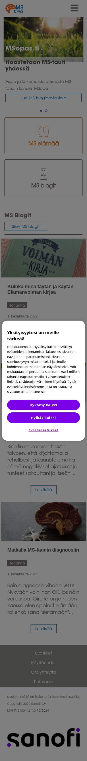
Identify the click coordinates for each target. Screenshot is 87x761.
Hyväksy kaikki (43, 405)
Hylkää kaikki (43, 417)
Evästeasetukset (43, 430)
